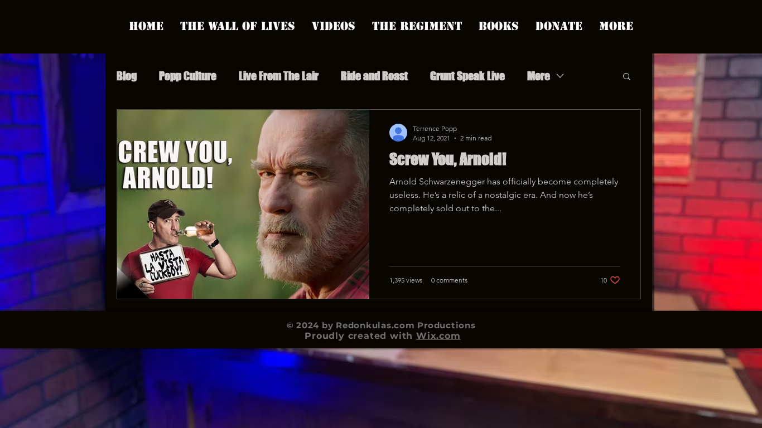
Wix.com (438, 335)
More (538, 75)
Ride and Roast (374, 75)
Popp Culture (187, 75)
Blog (127, 75)
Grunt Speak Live (467, 75)
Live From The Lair (279, 75)
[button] (626, 77)
